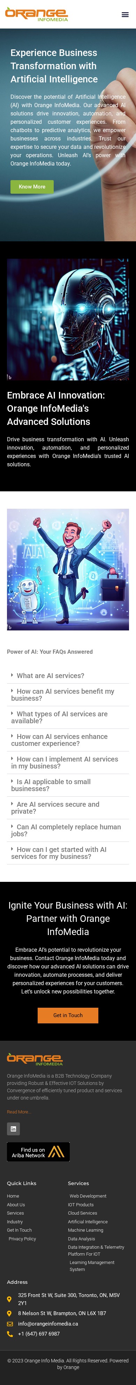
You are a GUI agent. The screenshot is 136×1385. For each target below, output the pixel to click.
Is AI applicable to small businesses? (51, 785)
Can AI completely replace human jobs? (66, 830)
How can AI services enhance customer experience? (59, 740)
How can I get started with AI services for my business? (59, 853)
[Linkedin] (13, 1128)
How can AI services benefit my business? (62, 694)
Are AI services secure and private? (55, 807)
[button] (125, 14)
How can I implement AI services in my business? (64, 762)
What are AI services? (50, 675)
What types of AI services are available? (59, 717)
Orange (71, 1367)
